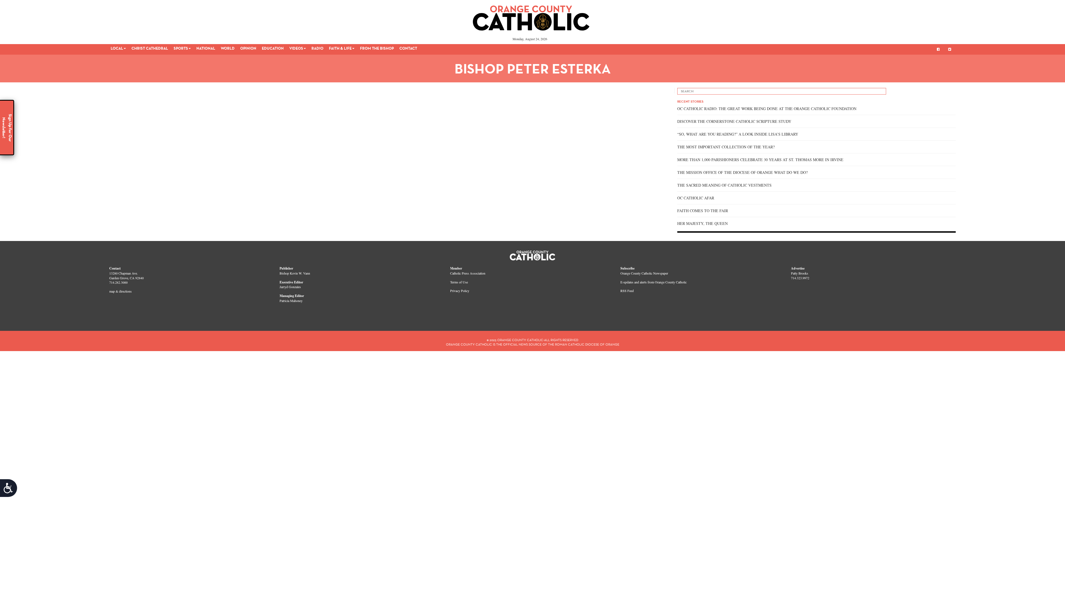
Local (117, 48)
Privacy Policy (459, 290)
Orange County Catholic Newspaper (644, 273)
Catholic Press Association (467, 273)
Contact (408, 48)
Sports (181, 48)
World (228, 48)
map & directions (120, 291)
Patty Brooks (799, 273)
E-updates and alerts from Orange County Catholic (653, 282)
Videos (296, 48)
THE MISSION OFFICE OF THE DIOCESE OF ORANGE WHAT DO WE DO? (742, 172)
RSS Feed (627, 290)
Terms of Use (459, 282)
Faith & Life (340, 48)
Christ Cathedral (149, 48)
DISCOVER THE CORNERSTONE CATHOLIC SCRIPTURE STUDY (734, 121)
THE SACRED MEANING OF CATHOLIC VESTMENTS (724, 185)
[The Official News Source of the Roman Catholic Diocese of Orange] (531, 16)
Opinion (248, 48)
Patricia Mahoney (291, 300)
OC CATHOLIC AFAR (695, 197)
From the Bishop (377, 48)
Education (273, 48)
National (205, 48)
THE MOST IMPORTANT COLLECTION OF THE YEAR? (726, 146)
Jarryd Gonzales (290, 287)
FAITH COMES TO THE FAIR (702, 210)
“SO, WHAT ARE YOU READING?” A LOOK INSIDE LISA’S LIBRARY (737, 134)
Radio (317, 48)
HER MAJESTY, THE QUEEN (702, 223)
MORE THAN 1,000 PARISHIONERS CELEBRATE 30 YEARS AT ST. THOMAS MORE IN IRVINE (760, 159)
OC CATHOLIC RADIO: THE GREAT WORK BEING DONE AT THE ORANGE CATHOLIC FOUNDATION (766, 108)
